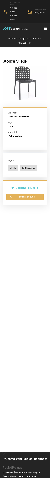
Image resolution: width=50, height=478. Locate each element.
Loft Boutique (28, 168)
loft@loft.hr (39, 12)
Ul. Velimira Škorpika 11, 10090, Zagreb (21, 472)
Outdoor (35, 38)
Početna (12, 38)
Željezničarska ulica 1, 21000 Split (19, 476)
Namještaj (23, 38)
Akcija (13, 168)
